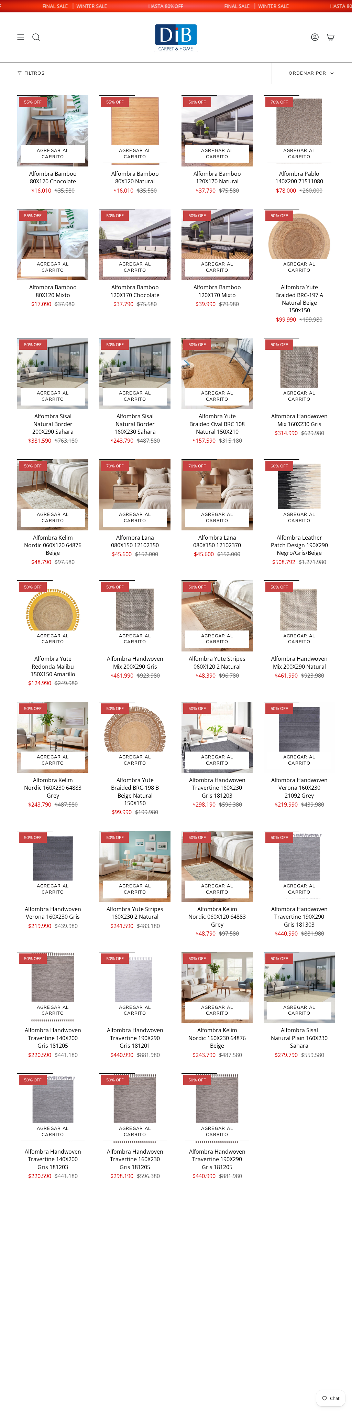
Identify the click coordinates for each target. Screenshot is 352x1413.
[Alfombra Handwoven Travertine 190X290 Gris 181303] (299, 866)
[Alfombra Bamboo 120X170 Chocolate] (134, 244)
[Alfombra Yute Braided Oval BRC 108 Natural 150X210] (217, 373)
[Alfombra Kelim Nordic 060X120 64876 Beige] (52, 494)
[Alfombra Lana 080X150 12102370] (217, 494)
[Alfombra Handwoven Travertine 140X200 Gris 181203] (52, 1108)
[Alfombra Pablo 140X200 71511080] (299, 130)
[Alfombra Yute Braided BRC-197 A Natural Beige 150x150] (299, 244)
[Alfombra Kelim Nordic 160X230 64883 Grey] (52, 737)
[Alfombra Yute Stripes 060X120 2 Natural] (217, 615)
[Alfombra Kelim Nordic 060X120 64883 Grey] (217, 866)
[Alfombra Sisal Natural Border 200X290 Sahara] (52, 373)
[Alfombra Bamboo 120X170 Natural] (217, 130)
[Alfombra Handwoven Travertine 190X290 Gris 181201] (134, 987)
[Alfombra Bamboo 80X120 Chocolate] (52, 130)
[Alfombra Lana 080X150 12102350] (134, 494)
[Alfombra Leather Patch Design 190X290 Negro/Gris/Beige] (299, 494)
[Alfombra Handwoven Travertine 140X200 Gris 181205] (52, 987)
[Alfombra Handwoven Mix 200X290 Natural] (299, 615)
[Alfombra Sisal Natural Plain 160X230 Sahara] (299, 987)
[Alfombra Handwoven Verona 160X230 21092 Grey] (299, 737)
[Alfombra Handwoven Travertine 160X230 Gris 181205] (134, 1108)
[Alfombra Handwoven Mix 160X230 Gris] (299, 373)
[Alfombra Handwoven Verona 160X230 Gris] (52, 866)
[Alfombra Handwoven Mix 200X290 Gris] (134, 615)
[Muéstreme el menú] (21, 37)
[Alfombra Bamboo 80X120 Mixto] (52, 244)
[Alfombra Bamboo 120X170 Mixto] (217, 244)
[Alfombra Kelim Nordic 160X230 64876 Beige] (217, 987)
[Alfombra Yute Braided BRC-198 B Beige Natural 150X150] (134, 737)
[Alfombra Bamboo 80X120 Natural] (134, 130)
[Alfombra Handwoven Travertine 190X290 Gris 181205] (217, 1108)
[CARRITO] (331, 37)
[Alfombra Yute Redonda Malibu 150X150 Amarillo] (52, 615)
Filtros (34, 73)
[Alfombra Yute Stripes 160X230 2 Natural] (134, 866)
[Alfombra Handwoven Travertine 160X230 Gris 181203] (217, 737)
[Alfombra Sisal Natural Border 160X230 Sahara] (134, 373)
